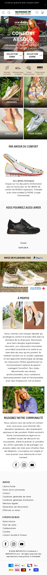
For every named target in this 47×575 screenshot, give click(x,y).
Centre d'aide (9, 486)
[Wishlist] (37, 12)
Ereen (23, 243)
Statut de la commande (14, 490)
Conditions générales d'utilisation (18, 500)
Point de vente (9, 525)
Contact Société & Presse (15, 535)
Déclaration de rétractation (15, 507)
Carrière (6, 532)
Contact (6, 493)
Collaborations (9, 528)
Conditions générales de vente (17, 496)
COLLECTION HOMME (32, 55)
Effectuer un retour (11, 510)
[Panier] (43, 12)
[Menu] (3, 12)
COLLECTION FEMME (12, 55)
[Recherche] (9, 12)
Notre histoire (9, 521)
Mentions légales (10, 503)
